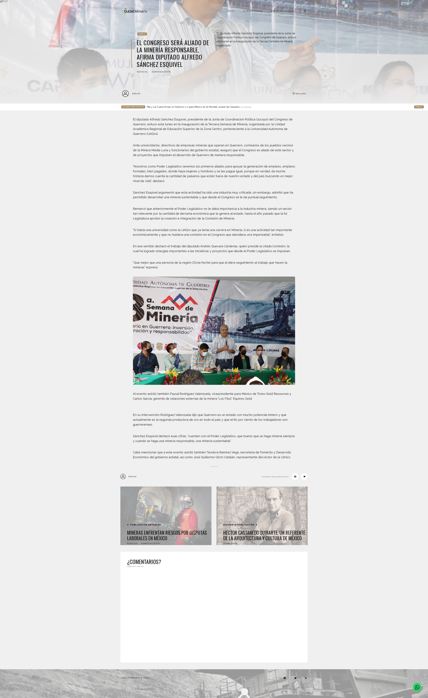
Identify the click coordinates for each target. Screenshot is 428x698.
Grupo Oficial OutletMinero (143, 689)
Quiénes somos (252, 11)
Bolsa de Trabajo (283, 11)
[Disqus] (214, 613)
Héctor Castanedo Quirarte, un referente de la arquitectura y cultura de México (264, 535)
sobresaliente (161, 71)
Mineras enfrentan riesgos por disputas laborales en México (167, 535)
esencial (142, 71)
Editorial (136, 93)
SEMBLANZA (230, 543)
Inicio (230, 11)
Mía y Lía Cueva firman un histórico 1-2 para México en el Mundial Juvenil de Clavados (199, 107)
